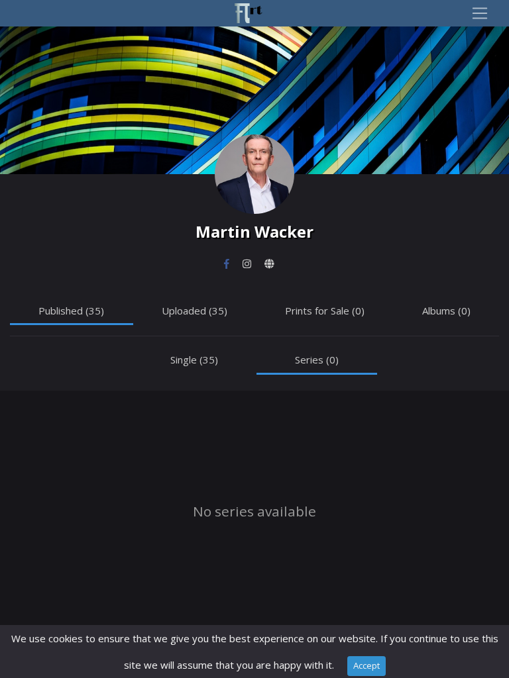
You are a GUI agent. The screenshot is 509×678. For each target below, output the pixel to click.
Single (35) (194, 359)
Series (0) (317, 359)
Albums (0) (446, 310)
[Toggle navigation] (480, 13)
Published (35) (71, 310)
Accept (366, 665)
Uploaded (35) (194, 310)
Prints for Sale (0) (325, 310)
